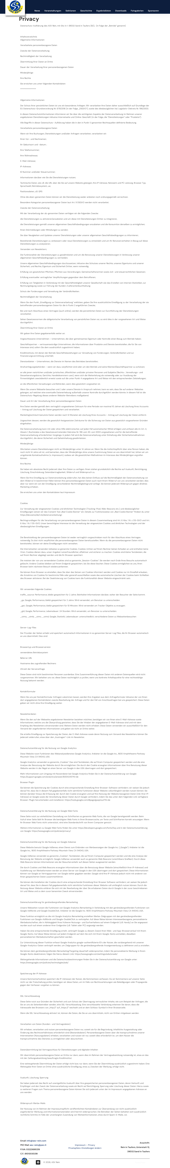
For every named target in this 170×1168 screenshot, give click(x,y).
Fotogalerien (137, 10)
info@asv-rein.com (36, 1140)
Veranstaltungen (52, 10)
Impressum (80, 1145)
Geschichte (86, 10)
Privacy (91, 1145)
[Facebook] (38, 1162)
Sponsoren (153, 10)
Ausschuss (140, 1162)
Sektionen (71, 10)
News (37, 10)
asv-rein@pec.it (38, 1145)
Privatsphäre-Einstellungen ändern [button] (84, 1148)
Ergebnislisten (103, 10)
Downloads (120, 10)
